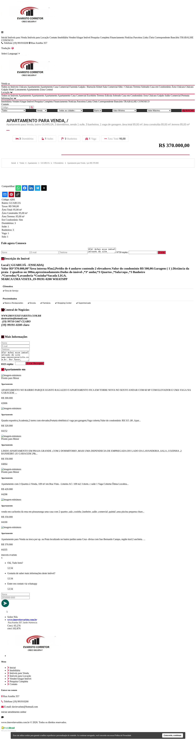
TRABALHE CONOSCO (136, 101)
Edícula (108, 95)
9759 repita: (122, 252)
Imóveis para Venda (17, 37)
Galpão (4, 89)
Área (174, 86)
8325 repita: (7, 364)
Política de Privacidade (123, 735)
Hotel (11, 89)
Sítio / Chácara (125, 86)
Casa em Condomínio (160, 86)
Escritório (91, 95)
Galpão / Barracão (87, 86)
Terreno (137, 86)
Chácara (23, 86)
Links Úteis (148, 37)
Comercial (64, 86)
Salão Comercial (173, 95)
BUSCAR (189, 110)
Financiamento (117, 37)
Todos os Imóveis (9, 86)
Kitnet (99, 86)
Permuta (185, 95)
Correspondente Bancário (167, 37)
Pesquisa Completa (100, 37)
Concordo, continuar (172, 735)
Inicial (4, 37)
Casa (55, 86)
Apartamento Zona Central (40, 89)
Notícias (129, 37)
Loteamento (20, 89)
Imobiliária (63, 37)
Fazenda (73, 86)
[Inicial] (30, 27)
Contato (53, 37)
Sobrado (145, 86)
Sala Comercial (110, 86)
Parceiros (137, 37)
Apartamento (33, 86)
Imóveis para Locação (38, 37)
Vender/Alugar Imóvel (79, 37)
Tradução (6, 48)
